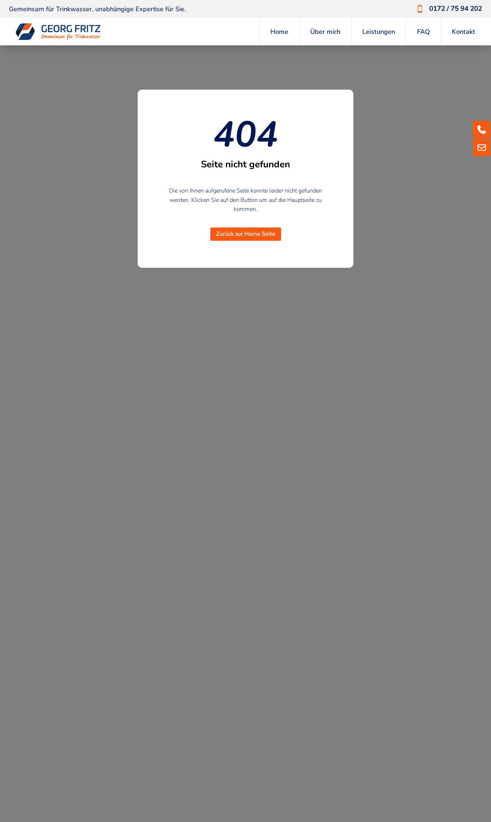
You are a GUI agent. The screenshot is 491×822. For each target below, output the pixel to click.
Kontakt (463, 31)
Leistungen (378, 31)
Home (279, 31)
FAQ (423, 31)
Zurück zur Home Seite (245, 234)
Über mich (325, 31)
